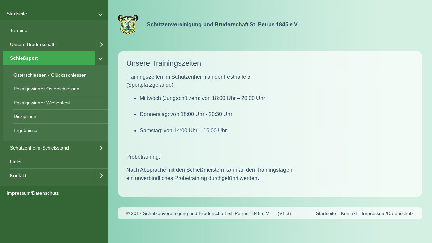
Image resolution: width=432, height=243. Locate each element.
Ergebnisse (25, 130)
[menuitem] (54, 96)
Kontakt (18, 175)
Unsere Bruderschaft (32, 44)
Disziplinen (25, 116)
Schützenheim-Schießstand (39, 148)
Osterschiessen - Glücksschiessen (50, 75)
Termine (18, 30)
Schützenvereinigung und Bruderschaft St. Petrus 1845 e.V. (223, 24)
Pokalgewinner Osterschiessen (46, 88)
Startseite (17, 13)
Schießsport (24, 58)
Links (15, 161)
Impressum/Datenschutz (33, 193)
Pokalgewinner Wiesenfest (42, 102)
